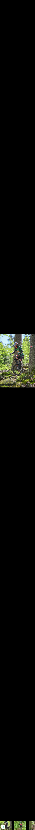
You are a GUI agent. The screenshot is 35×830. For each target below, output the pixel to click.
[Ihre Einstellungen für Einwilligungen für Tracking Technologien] (3, 827)
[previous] (3, 412)
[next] (32, 412)
